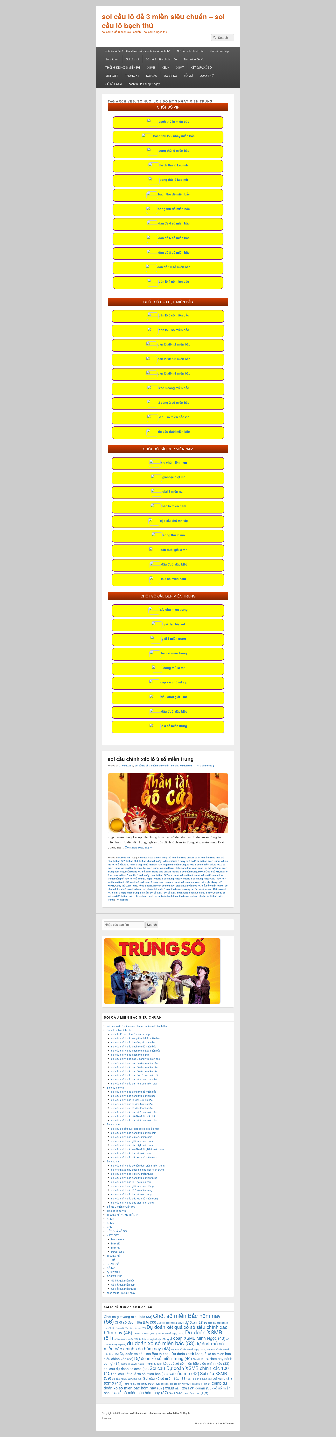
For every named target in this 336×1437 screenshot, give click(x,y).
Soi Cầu (144, 892)
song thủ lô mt (174, 667)
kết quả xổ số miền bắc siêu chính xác (196, 1363)
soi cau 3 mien (205, 892)
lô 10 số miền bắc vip (173, 417)
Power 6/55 (117, 1251)
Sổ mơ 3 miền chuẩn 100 (161, 59)
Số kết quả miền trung (123, 1288)
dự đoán (194, 1322)
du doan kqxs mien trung (153, 857)
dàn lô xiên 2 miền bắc (174, 344)
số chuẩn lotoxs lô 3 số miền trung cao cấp (166, 889)
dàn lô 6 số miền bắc (174, 315)
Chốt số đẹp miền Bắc (135, 1322)
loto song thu (183, 868)
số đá (195, 889)
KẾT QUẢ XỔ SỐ (201, 67)
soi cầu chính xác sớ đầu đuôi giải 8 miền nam (137, 1149)
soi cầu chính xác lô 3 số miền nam (131, 1182)
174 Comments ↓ (204, 765)
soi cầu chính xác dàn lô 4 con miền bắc (134, 1083)
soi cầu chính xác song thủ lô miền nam (133, 1133)
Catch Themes (226, 1423)
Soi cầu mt (132, 59)
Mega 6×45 (117, 1239)
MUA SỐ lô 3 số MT (208, 871)
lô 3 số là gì (192, 861)
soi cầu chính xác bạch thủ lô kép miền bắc (135, 1050)
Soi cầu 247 (156, 892)
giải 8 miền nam (173, 491)
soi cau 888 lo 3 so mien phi (123, 896)
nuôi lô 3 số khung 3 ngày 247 (199, 878)
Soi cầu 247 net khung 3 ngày (180, 892)
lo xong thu (127, 868)
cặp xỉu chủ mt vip (173, 682)
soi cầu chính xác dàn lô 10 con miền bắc (134, 1079)
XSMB (151, 67)
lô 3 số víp (117, 864)
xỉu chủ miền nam (174, 462)
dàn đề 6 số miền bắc (174, 238)
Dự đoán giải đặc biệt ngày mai (129, 1327)
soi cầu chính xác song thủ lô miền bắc (133, 1096)
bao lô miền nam (174, 506)
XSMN (166, 67)
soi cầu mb (184, 1373)
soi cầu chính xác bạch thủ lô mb (130, 1054)
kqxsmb (154, 1363)
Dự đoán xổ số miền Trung (163, 1358)
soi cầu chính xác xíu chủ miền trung (132, 1173)
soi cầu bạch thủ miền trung (173, 896)
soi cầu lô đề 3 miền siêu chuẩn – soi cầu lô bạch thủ (163, 20)
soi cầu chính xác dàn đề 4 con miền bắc (134, 1063)
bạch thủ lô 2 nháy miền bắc (174, 136)
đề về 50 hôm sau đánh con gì (188, 1393)
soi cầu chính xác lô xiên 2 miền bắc (132, 1108)
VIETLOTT (111, 76)
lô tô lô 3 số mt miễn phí (200, 864)
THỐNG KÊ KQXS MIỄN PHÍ (123, 67)
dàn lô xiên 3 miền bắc (174, 359)
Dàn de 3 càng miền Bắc (170, 1322)
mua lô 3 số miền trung (184, 871)
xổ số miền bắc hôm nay (142, 1392)
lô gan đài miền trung (174, 864)
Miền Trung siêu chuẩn (158, 871)
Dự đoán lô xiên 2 (143, 1333)
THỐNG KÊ (132, 76)
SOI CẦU (151, 76)
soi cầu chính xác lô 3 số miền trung (151, 759)
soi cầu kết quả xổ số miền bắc (140, 1373)
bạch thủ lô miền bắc (173, 121)
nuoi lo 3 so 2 (121, 875)
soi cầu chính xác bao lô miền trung (131, 1194)
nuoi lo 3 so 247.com (162, 875)
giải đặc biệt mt (174, 624)
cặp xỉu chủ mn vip (174, 520)
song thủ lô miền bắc (173, 150)
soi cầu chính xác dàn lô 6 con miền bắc (134, 1112)
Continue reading (139, 847)
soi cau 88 (220, 892)
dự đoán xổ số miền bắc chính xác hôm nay (164, 1346)
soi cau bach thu (148, 896)
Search (152, 924)
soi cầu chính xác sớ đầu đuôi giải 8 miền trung (137, 1165)
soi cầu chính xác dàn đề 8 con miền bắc (134, 1071)
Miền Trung (214, 868)
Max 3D (115, 1243)
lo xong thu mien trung (146, 868)
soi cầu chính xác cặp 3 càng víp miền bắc (135, 1059)
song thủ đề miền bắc (174, 209)
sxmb (113, 1383)
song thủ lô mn (174, 535)
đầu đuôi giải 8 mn (173, 549)
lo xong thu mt (167, 868)
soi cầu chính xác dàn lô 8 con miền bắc (134, 1120)
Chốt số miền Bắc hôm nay (162, 1318)
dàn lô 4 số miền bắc (174, 281)
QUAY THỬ (207, 76)
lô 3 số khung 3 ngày (174, 861)
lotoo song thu (199, 868)
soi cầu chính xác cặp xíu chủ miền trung (134, 1198)
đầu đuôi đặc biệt (174, 564)
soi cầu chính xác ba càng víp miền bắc (133, 1042)
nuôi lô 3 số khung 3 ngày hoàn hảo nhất (152, 882)
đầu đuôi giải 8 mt (174, 697)
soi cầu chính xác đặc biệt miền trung (132, 1202)
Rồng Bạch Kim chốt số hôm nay (156, 885)
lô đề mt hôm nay (152, 864)
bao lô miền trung (174, 653)
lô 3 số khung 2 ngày (150, 861)
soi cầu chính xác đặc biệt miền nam (132, 1145)
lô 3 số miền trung (174, 726)
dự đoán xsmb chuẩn (126, 1338)
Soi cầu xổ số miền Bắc (165, 1378)
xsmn (204, 1387)
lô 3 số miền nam (173, 578)
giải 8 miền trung (174, 638)
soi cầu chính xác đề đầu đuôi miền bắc (133, 1116)
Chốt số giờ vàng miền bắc (128, 1316)
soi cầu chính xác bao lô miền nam (131, 1153)
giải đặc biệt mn (174, 477)
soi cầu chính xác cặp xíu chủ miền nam (134, 1157)
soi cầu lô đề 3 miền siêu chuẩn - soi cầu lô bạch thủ (163, 765)
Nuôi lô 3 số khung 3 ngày (168, 878)
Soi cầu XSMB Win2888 (127, 1378)
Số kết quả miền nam (123, 1284)
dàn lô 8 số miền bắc (174, 330)
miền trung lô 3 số (135, 871)
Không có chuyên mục (133, 1363)
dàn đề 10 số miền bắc (173, 267)
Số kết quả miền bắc (123, 1280)
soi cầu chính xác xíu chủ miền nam (131, 1137)
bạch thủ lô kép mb (174, 165)
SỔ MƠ (188, 76)
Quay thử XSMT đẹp (126, 885)
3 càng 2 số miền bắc (173, 402)
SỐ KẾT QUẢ (113, 84)
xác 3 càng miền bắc (174, 388)
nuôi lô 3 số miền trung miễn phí (192, 882)
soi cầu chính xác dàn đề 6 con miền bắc (134, 1067)
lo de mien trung (133, 864)
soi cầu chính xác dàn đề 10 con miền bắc (135, 1075)
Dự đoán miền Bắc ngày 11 (169, 1333)
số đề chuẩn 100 (208, 889)
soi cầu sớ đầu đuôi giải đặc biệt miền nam (135, 1128)
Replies (121, 899)
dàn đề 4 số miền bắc (174, 223)
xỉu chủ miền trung (174, 609)
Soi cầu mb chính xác (190, 51)
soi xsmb (222, 1378)
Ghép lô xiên (201, 1359)
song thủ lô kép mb (174, 179)
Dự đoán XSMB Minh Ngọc (195, 1338)
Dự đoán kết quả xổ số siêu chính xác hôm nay (165, 1329)
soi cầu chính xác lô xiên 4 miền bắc (132, 1100)
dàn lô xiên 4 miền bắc (174, 373)
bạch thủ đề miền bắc (174, 194)
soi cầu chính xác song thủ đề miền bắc (133, 1091)
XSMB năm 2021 (180, 1388)
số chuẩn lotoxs (215, 885)
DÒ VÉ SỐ (170, 76)
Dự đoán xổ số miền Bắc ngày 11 (188, 1349)
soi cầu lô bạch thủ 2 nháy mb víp (130, 1034)
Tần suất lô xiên (201, 1383)
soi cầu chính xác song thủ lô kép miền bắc (135, 1038)
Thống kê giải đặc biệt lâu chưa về (141, 1383)
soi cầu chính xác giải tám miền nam (132, 1141)
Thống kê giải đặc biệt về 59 (176, 1383)
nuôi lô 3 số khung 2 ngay (138, 878)
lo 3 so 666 (132, 861)
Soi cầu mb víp (219, 51)
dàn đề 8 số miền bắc (174, 252)
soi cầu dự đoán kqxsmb (126, 1368)
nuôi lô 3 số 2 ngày (139, 875)
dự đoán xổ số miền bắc (161, 1343)
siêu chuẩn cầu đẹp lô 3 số (190, 885)
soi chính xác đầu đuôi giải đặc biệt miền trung (137, 1169)
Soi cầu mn (112, 59)
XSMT (180, 67)
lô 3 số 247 (119, 861)
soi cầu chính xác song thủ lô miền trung (134, 1178)
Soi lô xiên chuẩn (199, 1378)
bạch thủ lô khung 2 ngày (144, 84)
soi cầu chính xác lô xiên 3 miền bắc (132, 1104)
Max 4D (115, 1247)
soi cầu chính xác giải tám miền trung (132, 1186)
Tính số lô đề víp (194, 59)
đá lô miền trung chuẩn (181, 857)
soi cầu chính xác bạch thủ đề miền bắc (133, 1046)
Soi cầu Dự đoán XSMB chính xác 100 (166, 1370)
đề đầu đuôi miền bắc (174, 431)
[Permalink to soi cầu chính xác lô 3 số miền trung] (168, 832)
